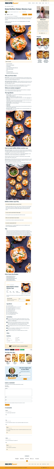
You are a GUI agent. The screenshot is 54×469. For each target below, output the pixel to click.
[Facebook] (45, 1)
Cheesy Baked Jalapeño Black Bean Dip (11, 278)
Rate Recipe (30, 14)
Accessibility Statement (20, 467)
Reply (6, 414)
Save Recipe (27, 300)
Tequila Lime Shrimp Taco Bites (10, 279)
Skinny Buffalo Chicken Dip (24, 153)
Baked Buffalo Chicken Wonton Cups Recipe (12, 73)
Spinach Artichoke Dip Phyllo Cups (10, 276)
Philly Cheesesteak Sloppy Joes (10, 277)
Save (22, 293)
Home (5, 6)
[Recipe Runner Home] (12, 3)
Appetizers (12, 6)
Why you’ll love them (9, 63)
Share (9, 14)
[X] (48, 1)
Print (29, 293)
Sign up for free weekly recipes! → (9, 0)
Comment (6, 388)
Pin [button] (25, 293)
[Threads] (46, 1)
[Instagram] (42, 1)
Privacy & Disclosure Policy (15, 467)
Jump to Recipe (25, 14)
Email (12, 14)
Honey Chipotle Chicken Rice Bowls (46, 48)
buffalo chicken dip (22, 21)
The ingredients (8, 66)
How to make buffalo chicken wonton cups (12, 67)
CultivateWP (26, 467)
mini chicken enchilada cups (12, 226)
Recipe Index (8, 6)
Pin (6, 14)
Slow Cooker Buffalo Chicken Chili (10, 280)
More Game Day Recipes (9, 71)
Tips (7, 70)
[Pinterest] (43, 1)
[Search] (48, 3)
